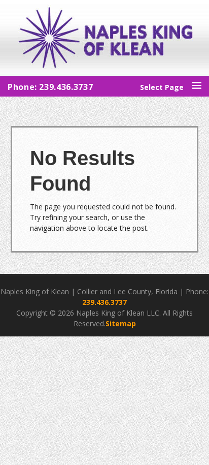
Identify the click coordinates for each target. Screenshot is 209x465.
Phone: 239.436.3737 (50, 86)
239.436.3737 (104, 302)
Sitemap (121, 323)
